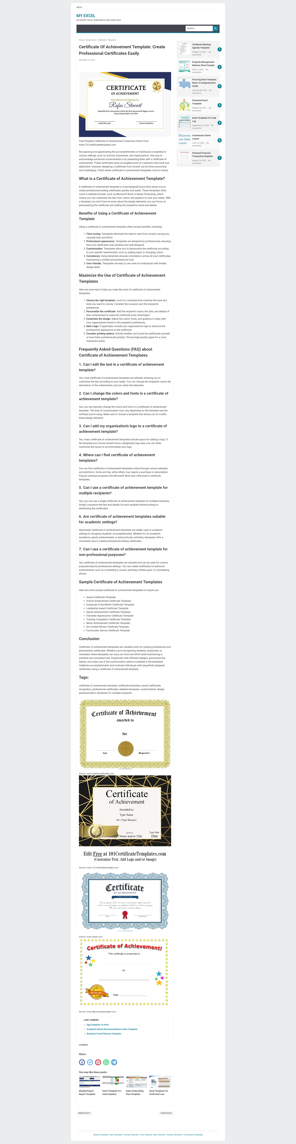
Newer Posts (84, 1113)
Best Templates (116, 1135)
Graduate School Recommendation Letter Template (112, 1029)
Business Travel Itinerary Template (104, 1033)
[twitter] (90, 1062)
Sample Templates (101, 1135)
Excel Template (146, 1135)
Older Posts (166, 1113)
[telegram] (114, 1062)
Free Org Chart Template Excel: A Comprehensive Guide (204, 82)
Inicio (79, 7)
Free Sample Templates (193, 1135)
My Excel (85, 15)
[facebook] (82, 1062)
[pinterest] (98, 1062)
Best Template (159, 1135)
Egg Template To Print (98, 1024)
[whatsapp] (106, 1062)
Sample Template (131, 1135)
